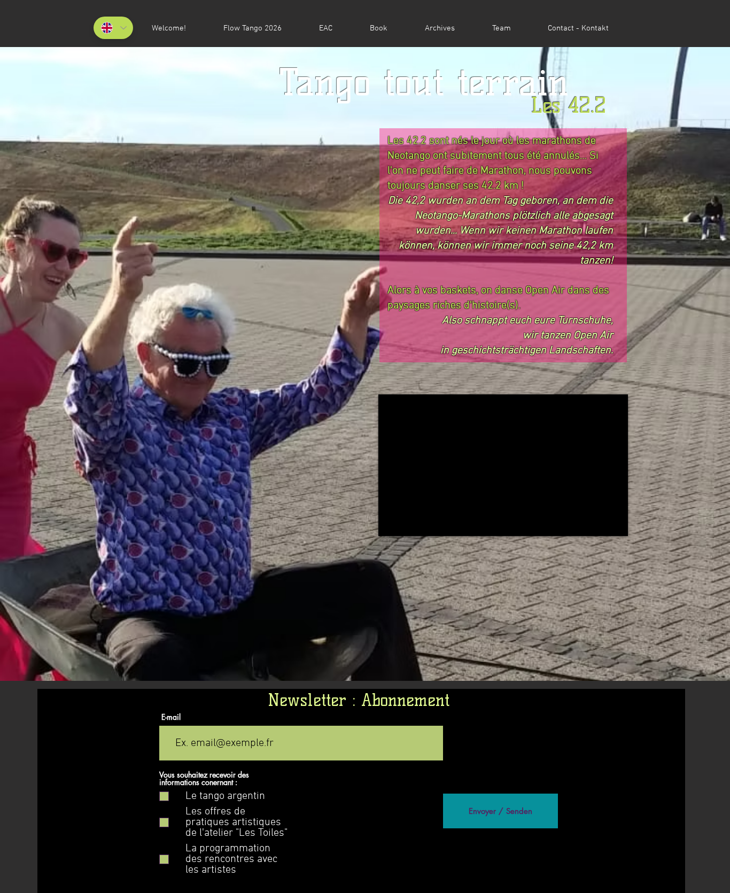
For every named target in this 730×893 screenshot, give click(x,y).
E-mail (171, 717)
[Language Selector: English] (113, 28)
